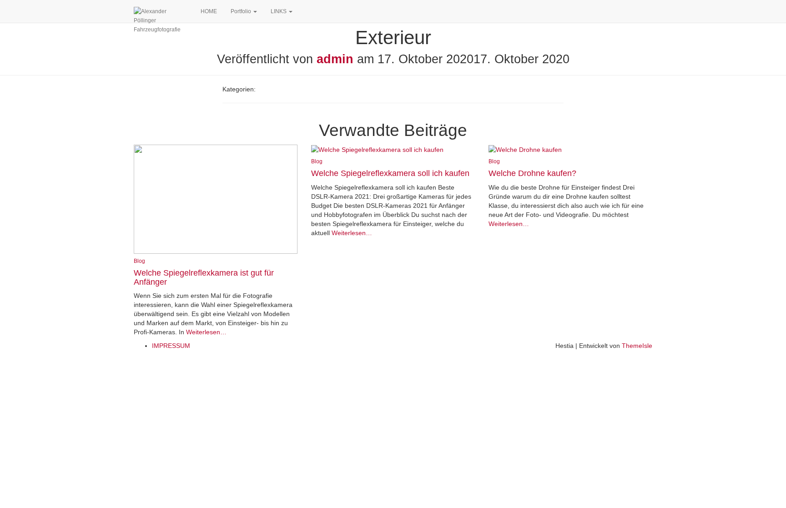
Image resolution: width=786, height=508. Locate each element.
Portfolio (241, 11)
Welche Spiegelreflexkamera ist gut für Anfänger (204, 277)
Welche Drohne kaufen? (532, 173)
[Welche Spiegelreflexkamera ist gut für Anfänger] (215, 198)
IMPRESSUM (171, 345)
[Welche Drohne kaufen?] (525, 149)
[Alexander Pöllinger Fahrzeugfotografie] (160, 11)
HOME (209, 11)
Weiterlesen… (205, 332)
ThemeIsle (637, 345)
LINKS (279, 11)
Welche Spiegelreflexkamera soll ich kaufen (390, 173)
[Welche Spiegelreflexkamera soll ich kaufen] (377, 149)
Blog (139, 261)
